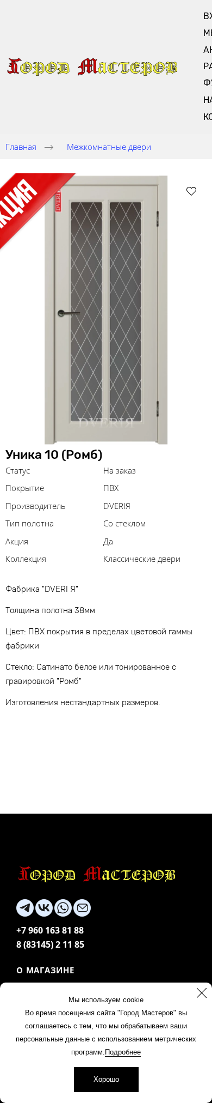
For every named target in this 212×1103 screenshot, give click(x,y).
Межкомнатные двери (109, 146)
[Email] (82, 908)
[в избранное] (191, 191)
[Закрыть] (202, 993)
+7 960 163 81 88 (50, 930)
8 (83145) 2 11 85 (50, 944)
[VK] (44, 908)
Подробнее (123, 1052)
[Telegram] (25, 908)
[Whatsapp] (63, 908)
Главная (20, 146)
